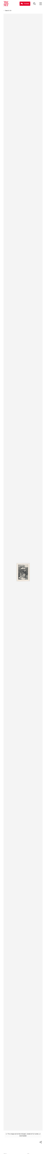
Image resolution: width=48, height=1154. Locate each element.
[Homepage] (6, 3)
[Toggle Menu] (41, 4)
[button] (41, 1142)
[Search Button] (34, 4)
